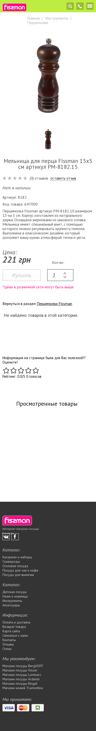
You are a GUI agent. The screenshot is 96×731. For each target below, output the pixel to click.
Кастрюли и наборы (17, 557)
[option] (48, 75)
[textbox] (60, 275)
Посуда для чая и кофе (20, 570)
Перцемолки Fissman (54, 303)
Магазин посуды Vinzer (19, 670)
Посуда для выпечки (18, 575)
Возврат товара (14, 626)
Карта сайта (11, 631)
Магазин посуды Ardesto (21, 679)
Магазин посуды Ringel (19, 683)
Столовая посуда (15, 566)
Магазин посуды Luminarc (21, 674)
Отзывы (8, 644)
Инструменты (12, 600)
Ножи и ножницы (15, 596)
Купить (21, 275)
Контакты (9, 640)
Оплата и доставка (16, 622)
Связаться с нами (15, 635)
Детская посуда (14, 592)
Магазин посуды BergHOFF (22, 666)
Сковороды (11, 561)
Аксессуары (11, 605)
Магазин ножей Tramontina (22, 688)
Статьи (7, 648)
